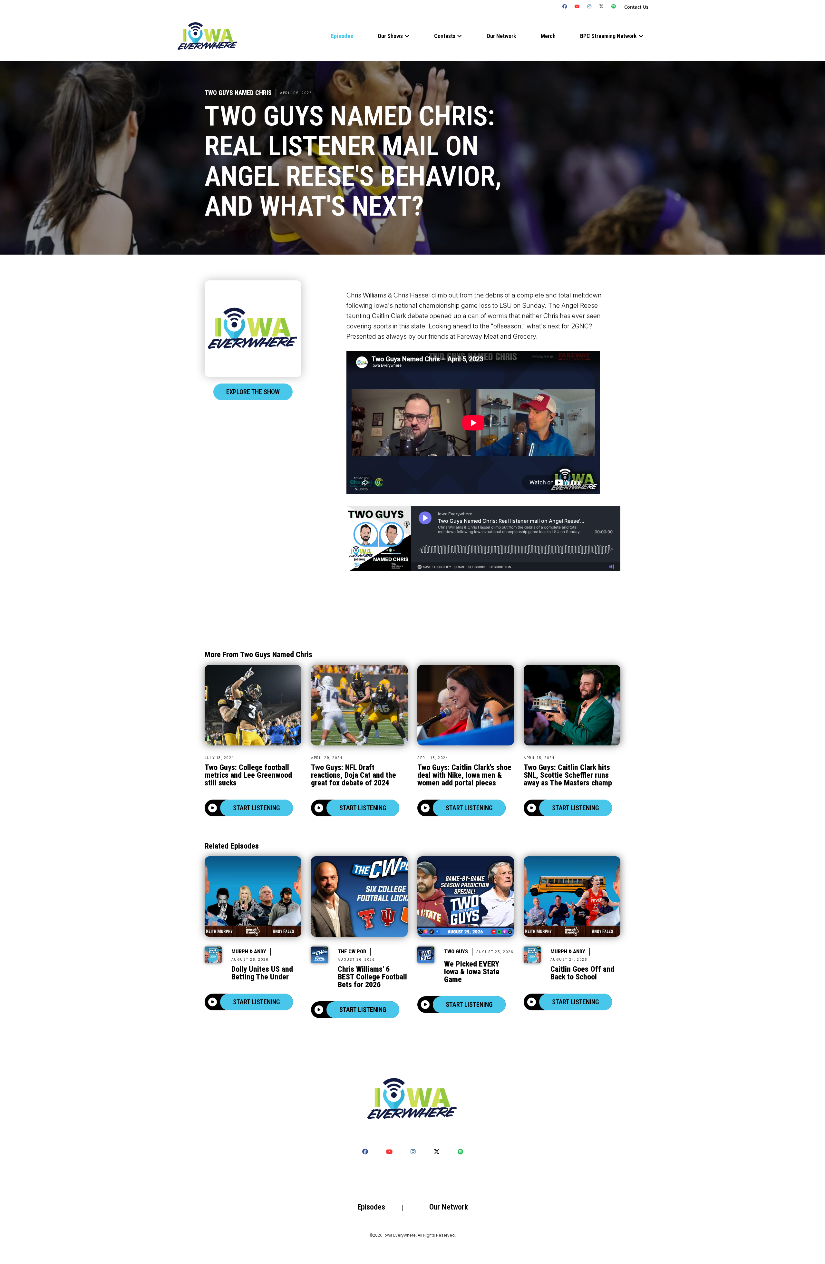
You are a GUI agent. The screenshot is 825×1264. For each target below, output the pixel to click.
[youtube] (577, 6)
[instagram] (590, 6)
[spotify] (613, 6)
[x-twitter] (601, 6)
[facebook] (564, 6)
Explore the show (253, 392)
